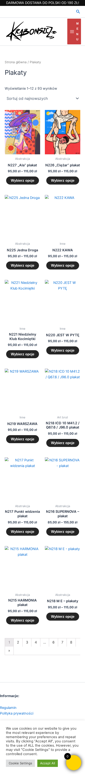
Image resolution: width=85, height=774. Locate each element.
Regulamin (8, 708)
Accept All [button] (47, 763)
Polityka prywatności (16, 713)
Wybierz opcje (22, 180)
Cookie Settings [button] (20, 763)
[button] (78, 12)
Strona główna (16, 62)
